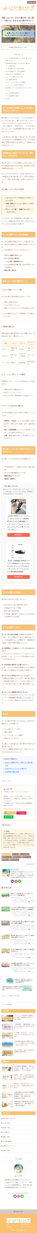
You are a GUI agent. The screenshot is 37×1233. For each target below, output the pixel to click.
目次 (15, 54)
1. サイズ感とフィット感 (15, 77)
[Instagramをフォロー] (16, 881)
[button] (33, 1004)
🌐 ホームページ (9, 813)
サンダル (16, 854)
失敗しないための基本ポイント (15, 74)
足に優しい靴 (15, 859)
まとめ (8, 98)
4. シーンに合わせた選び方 (16, 85)
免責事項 (9, 1227)
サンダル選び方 (25, 854)
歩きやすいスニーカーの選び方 (15, 768)
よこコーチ (14, 869)
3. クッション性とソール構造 (16, 82)
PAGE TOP (19, 1211)
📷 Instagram (21, 813)
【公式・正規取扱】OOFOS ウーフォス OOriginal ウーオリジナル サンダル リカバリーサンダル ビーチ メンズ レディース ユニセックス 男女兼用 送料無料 (18, 566)
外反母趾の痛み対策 (12, 772)
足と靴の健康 (7, 854)
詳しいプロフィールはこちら (14, 808)
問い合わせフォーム (27, 1224)
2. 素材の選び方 (12, 79)
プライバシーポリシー (27, 1227)
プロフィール (10, 1224)
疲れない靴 (6, 859)
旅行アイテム (27, 857)
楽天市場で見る (18, 535)
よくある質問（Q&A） (12, 96)
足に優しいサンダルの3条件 (16, 68)
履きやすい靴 (17, 857)
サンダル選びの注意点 (12, 93)
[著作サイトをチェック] (12, 881)
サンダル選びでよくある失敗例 (15, 71)
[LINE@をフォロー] (19, 881)
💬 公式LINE (8, 817)
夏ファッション (7, 857)
